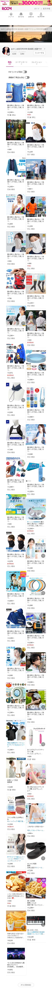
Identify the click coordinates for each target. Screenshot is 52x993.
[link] (16, 92)
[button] (6, 51)
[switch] (24, 72)
